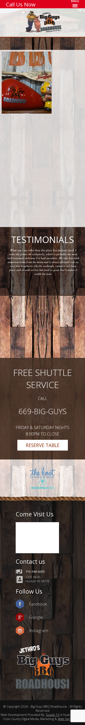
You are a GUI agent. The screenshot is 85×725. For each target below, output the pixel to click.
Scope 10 (52, 715)
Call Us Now (20, 4)
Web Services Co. (70, 719)
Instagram (38, 630)
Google (36, 617)
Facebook (38, 604)
